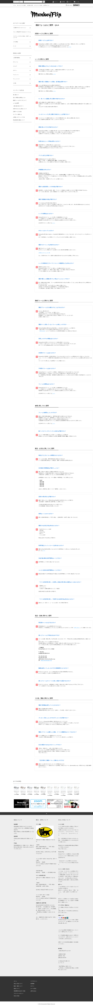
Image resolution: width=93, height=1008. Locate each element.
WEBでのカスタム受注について (20, 108)
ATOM (18, 995)
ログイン (70, 1)
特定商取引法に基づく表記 (19, 991)
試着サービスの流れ (17, 111)
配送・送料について (18, 986)
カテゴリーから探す (22, 5)
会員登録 (63, 1)
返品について (17, 988)
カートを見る (33, 988)
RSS (15, 995)
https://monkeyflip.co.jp (46, 660)
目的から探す (30, 5)
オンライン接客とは (17, 114)
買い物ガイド (16, 94)
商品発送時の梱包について (19, 120)
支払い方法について (18, 983)
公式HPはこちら (46, 5)
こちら (69, 46)
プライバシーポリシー (18, 993)
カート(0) (77, 1)
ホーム (14, 5)
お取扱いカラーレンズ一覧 (44, 252)
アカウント (56, 1)
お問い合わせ (69, 5)
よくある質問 (16, 103)
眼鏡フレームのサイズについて (19, 100)
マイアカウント (34, 981)
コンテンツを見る (39, 5)
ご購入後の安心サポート (18, 106)
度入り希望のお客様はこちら (19, 97)
